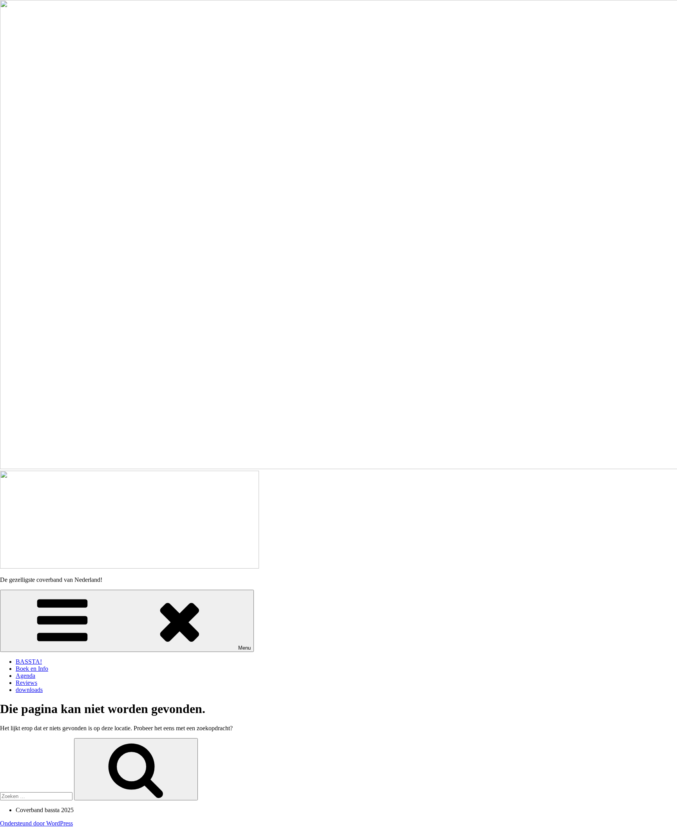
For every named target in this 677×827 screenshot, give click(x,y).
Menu (244, 648)
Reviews (26, 682)
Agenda (25, 675)
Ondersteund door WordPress (36, 823)
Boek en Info (32, 668)
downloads (29, 689)
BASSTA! (29, 661)
